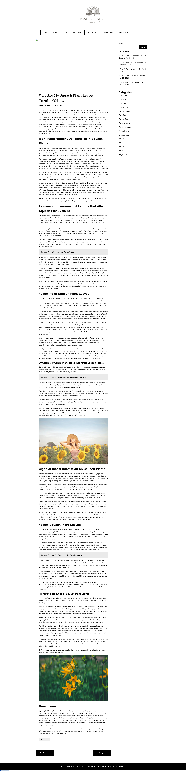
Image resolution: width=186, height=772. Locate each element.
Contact (65, 32)
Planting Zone (123, 119)
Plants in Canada (108, 32)
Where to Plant (124, 151)
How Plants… (123, 103)
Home (45, 32)
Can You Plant (138, 32)
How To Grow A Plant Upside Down (131, 82)
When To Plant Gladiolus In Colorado (132, 76)
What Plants (123, 143)
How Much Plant (124, 99)
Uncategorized (124, 135)
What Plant (122, 139)
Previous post (45, 748)
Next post (102, 748)
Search (121, 43)
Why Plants (44, 735)
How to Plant (77, 32)
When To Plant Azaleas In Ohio (130, 69)
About (55, 32)
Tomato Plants (123, 32)
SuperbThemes (120, 762)
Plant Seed (122, 115)
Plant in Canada (124, 111)
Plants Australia (92, 32)
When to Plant (123, 147)
